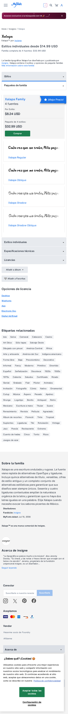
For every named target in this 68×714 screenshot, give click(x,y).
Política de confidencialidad (47, 680)
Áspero (27, 394)
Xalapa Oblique (17, 180)
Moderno (29, 365)
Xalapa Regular (17, 157)
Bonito (30, 400)
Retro (53, 400)
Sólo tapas (21, 342)
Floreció (29, 417)
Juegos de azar (10, 440)
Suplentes (8, 423)
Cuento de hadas (11, 434)
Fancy (18, 365)
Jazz (5, 429)
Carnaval (24, 337)
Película (35, 411)
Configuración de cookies (32, 703)
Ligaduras (22, 423)
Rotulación (43, 423)
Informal (7, 365)
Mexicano (7, 406)
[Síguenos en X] (16, 600)
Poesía (14, 429)
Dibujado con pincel (13, 348)
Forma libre (8, 360)
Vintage (56, 423)
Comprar (17, 133)
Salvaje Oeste (37, 342)
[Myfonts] (16, 6)
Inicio (4, 28)
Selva (13, 337)
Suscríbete (44, 592)
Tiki (32, 423)
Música (16, 394)
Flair (27, 383)
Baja (20, 360)
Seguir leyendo (9, 568)
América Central (34, 348)
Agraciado (48, 411)
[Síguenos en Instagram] (6, 600)
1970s (6, 377)
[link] (56, 5)
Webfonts (6, 300)
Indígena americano (51, 354)
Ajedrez (49, 394)
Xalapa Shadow (17, 203)
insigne (12, 28)
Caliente (17, 377)
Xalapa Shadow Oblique (22, 225)
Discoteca (36, 371)
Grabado (17, 383)
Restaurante (28, 429)
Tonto (36, 434)
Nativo (43, 388)
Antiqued (41, 400)
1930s (57, 371)
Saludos (29, 377)
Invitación (7, 388)
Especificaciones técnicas (19, 251)
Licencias (9, 260)
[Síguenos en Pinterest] (25, 600)
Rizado (55, 377)
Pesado (38, 394)
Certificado (42, 377)
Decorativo (48, 360)
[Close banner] (62, 15)
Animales (48, 383)
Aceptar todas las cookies (32, 692)
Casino (48, 337)
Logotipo (18, 400)
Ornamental (56, 388)
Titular (40, 406)
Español (7, 371)
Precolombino (33, 360)
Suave (50, 406)
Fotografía (21, 388)
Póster (37, 383)
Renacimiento (10, 411)
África (49, 348)
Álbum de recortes (12, 417)
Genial (6, 383)
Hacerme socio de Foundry (16, 632)
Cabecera (37, 337)
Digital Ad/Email (9, 316)
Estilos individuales (15, 242)
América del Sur (30, 354)
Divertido (53, 365)
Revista (24, 411)
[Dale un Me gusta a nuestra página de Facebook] (35, 600)
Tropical (50, 417)
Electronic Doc (9, 310)
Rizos (46, 434)
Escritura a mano (24, 406)
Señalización (21, 371)
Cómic (33, 388)
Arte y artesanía (11, 354)
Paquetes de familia (15, 85)
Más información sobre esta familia (18, 65)
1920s (48, 371)
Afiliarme (7, 638)
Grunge (7, 400)
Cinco (27, 434)
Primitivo (41, 365)
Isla (4, 337)
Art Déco (7, 342)
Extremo (42, 429)
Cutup (6, 394)
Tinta (39, 417)
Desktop (6, 295)
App (4, 305)
